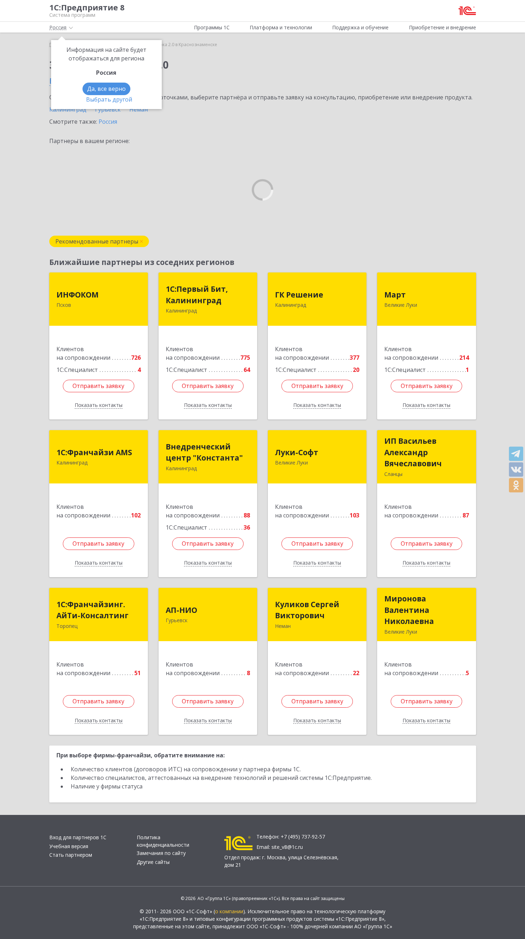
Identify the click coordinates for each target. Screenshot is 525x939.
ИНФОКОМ (77, 295)
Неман (138, 109)
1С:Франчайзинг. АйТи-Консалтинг (92, 610)
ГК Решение (299, 295)
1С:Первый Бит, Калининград (197, 294)
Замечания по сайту (161, 853)
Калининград (67, 109)
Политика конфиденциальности (163, 841)
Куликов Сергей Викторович (307, 610)
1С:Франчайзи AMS (94, 452)
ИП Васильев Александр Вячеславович (413, 452)
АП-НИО (181, 610)
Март (395, 295)
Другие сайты (153, 862)
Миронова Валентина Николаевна (409, 610)
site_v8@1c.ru (287, 847)
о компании (229, 911)
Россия (108, 122)
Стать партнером (70, 854)
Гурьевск (108, 109)
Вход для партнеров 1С (77, 837)
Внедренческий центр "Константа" (204, 452)
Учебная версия (68, 846)
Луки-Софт (296, 452)
